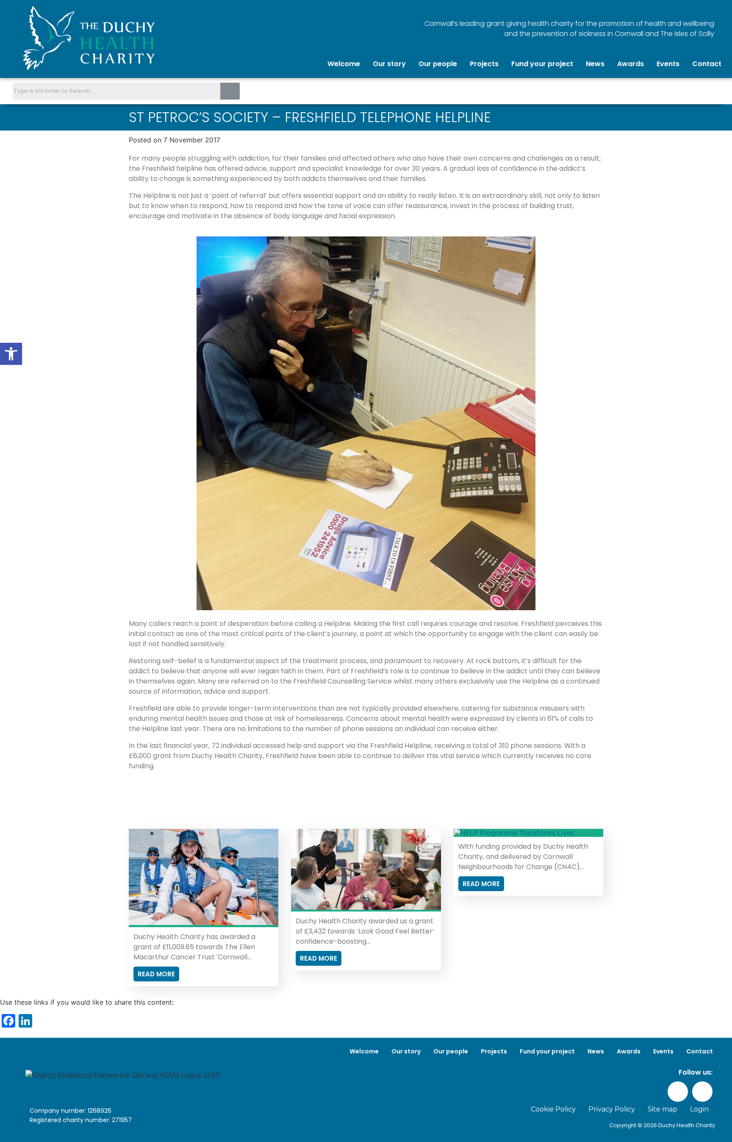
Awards (630, 64)
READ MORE (156, 974)
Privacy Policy (611, 1109)
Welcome (343, 64)
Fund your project (542, 64)
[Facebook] (698, 90)
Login (699, 1109)
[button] (11, 354)
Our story (389, 64)
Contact (706, 64)
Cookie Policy (553, 1109)
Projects (484, 64)
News (595, 64)
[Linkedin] (717, 90)
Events (668, 64)
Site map (662, 1109)
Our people (438, 64)
